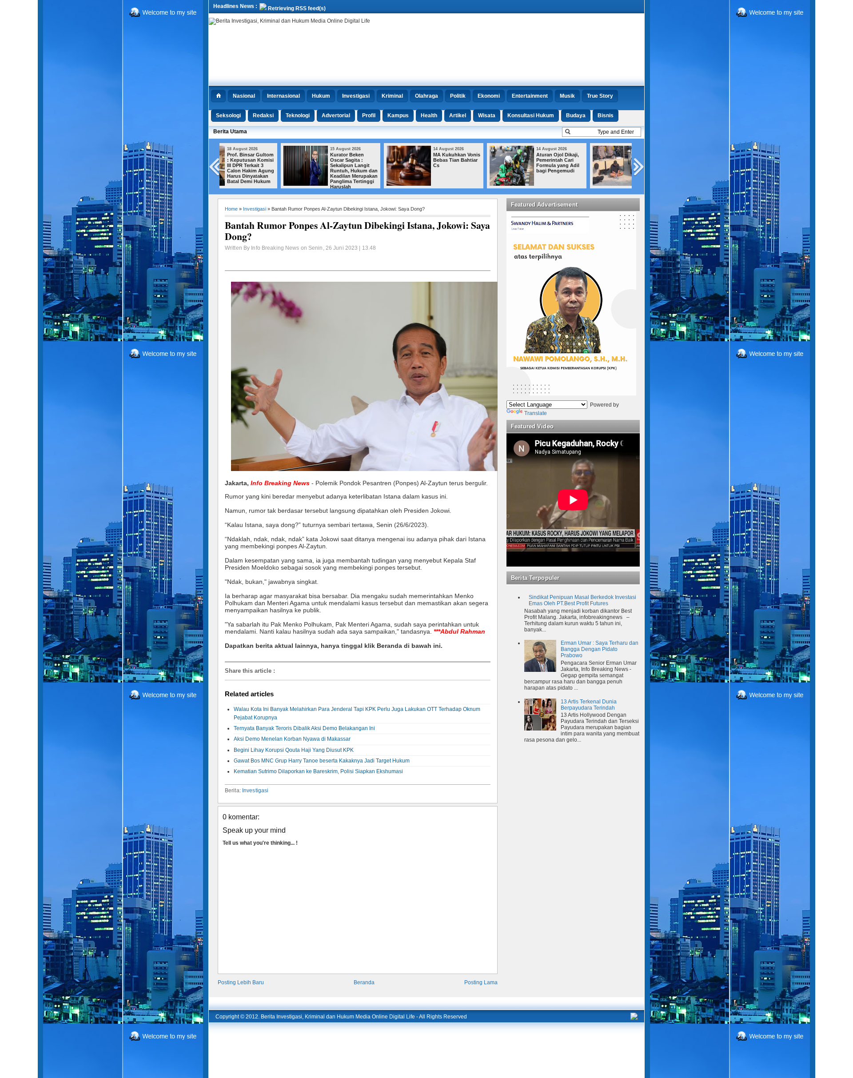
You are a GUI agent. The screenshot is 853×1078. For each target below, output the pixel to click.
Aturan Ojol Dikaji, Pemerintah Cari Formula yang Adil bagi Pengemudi (499, 162)
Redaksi (263, 115)
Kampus (398, 115)
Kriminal (392, 96)
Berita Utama (230, 131)
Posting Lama (481, 982)
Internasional (283, 96)
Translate (535, 413)
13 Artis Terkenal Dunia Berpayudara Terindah (589, 705)
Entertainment (530, 96)
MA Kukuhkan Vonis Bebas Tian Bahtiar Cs (398, 160)
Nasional (244, 96)
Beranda (364, 982)
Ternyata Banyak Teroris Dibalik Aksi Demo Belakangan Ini (304, 728)
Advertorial (336, 115)
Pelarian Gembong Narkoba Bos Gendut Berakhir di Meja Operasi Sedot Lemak (603, 165)
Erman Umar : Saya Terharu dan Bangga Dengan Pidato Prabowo (599, 649)
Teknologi (298, 115)
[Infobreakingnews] (634, 1018)
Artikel (457, 115)
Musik (567, 96)
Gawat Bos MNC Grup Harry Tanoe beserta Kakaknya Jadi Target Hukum (322, 761)
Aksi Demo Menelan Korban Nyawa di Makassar (292, 739)
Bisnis (606, 115)
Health (429, 115)
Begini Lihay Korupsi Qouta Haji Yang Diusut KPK (294, 750)
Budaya (576, 115)
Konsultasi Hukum (530, 115)
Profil (368, 115)
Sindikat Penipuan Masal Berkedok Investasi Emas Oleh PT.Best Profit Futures (582, 600)
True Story (600, 96)
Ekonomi (489, 96)
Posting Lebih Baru (241, 982)
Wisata (486, 115)
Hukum (321, 96)
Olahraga (426, 96)
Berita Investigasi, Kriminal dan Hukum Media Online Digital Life (338, 1017)
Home (231, 209)
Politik (458, 96)
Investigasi (356, 96)
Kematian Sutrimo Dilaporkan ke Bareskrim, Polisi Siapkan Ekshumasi (318, 771)
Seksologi (228, 115)
